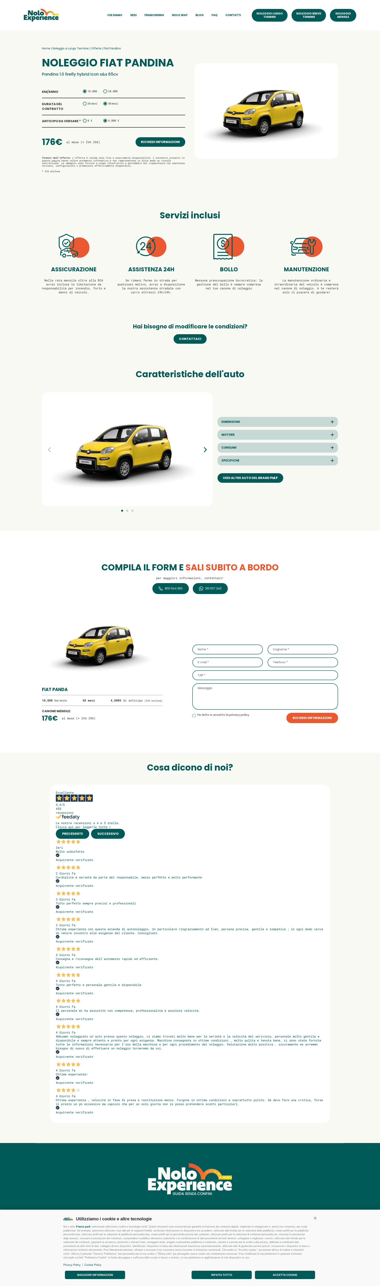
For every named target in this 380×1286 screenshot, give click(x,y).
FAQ (215, 15)
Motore (228, 435)
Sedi (133, 15)
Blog (200, 15)
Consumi (229, 448)
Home (46, 48)
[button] (315, 1218)
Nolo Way (180, 15)
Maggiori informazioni (95, 1274)
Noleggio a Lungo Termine (71, 48)
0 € (89, 120)
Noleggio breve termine (308, 15)
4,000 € (113, 120)
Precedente (72, 833)
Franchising (154, 15)
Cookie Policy (93, 1264)
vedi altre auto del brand (250, 478)
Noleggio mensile (343, 15)
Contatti (233, 15)
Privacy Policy (72, 1264)
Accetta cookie (285, 1274)
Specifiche (230, 461)
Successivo (108, 833)
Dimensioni (230, 422)
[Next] (205, 449)
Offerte (96, 48)
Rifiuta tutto (221, 1274)
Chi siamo (114, 15)
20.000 (113, 91)
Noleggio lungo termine (269, 15)
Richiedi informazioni (160, 142)
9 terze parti (83, 1226)
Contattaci (190, 339)
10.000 (92, 91)
